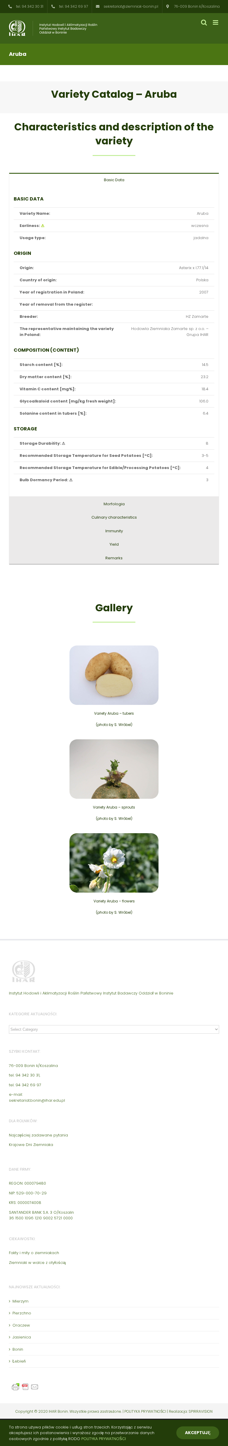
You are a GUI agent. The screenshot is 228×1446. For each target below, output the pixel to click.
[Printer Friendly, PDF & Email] (26, 1385)
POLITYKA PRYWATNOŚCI (145, 1411)
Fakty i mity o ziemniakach (34, 1253)
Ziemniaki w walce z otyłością (37, 1262)
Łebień (19, 1361)
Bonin (17, 1349)
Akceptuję (197, 1433)
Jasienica (21, 1337)
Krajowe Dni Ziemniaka (31, 1144)
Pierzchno (21, 1313)
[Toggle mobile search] (204, 22)
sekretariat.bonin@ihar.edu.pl (37, 1100)
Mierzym (20, 1301)
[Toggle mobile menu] (216, 22)
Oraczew (21, 1325)
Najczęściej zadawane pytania (38, 1135)
